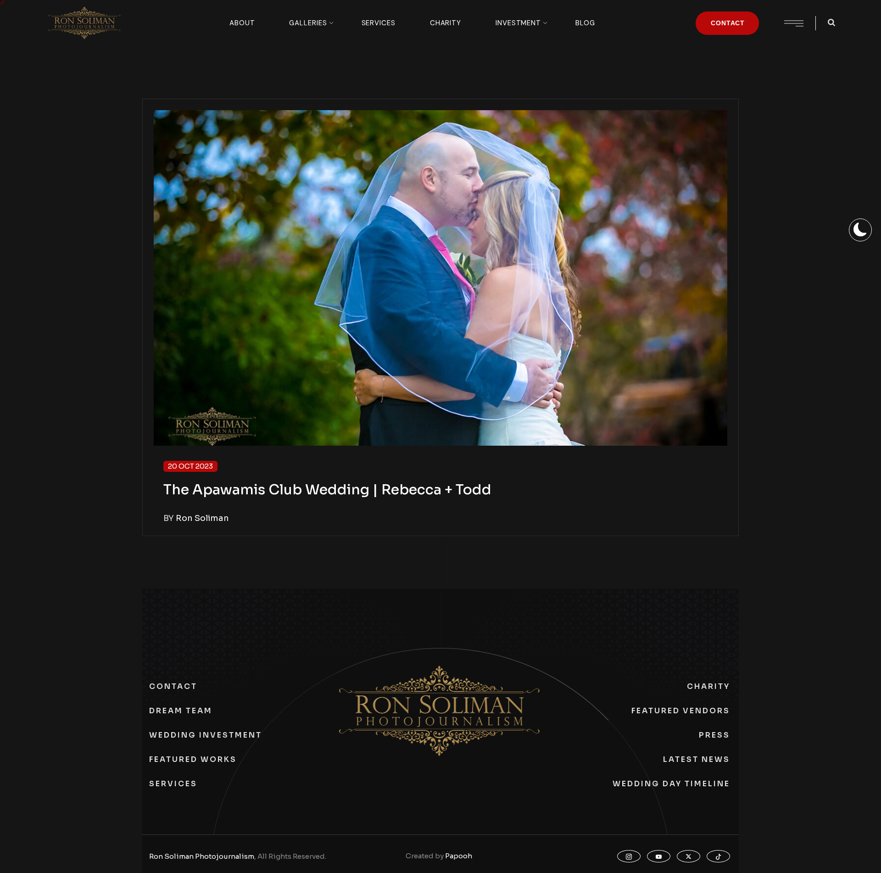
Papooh (458, 855)
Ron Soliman (202, 518)
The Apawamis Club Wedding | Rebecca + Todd (327, 489)
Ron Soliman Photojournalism (201, 856)
